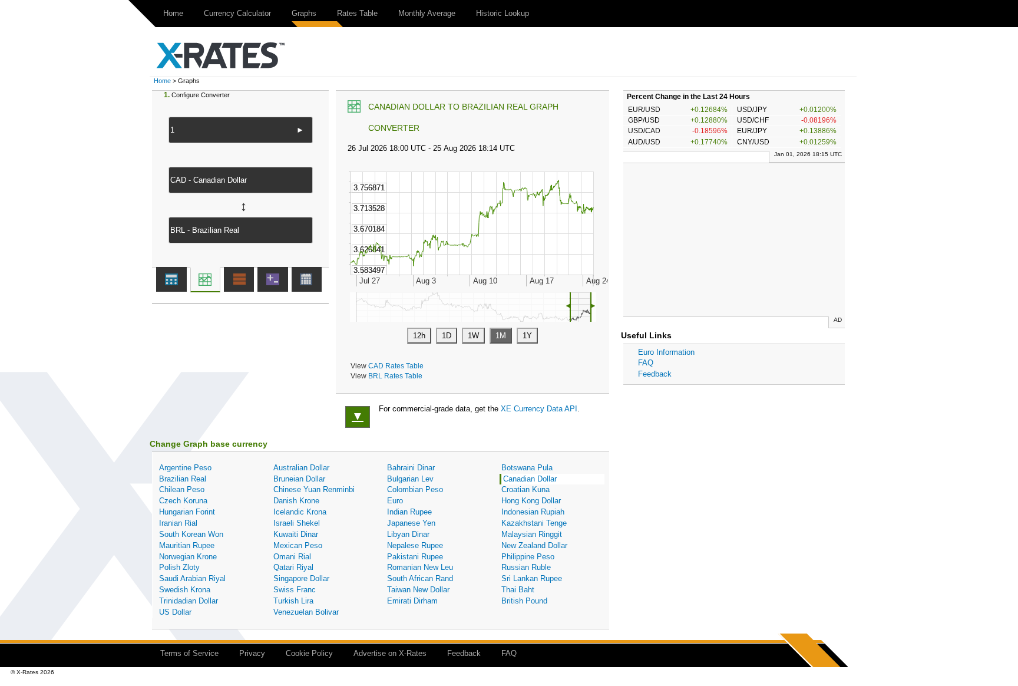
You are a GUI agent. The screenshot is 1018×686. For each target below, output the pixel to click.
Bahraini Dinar (411, 467)
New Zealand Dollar (534, 545)
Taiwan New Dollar (418, 589)
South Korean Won (191, 534)
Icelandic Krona (299, 511)
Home (173, 13)
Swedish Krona (184, 589)
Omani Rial (292, 556)
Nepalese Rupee (415, 545)
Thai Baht (517, 589)
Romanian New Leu (420, 567)
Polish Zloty (179, 567)
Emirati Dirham (412, 600)
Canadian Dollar (530, 478)
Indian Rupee (409, 511)
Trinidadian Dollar (188, 600)
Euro (395, 500)
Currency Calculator (237, 13)
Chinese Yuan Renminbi (314, 489)
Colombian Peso (415, 489)
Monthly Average (426, 13)
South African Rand (420, 578)
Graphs (304, 13)
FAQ (645, 362)
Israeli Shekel (296, 523)
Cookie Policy (309, 653)
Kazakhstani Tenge (534, 523)
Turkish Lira (293, 600)
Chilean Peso (181, 489)
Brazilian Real (182, 478)
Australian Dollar (301, 467)
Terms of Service (189, 653)
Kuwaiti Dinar (295, 534)
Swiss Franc (294, 589)
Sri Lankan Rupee (531, 578)
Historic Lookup (502, 13)
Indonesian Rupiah (532, 511)
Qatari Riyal (293, 567)
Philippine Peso (527, 556)
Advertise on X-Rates (390, 653)
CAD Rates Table (396, 366)
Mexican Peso (297, 545)
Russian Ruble (526, 567)
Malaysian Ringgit (531, 534)
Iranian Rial (178, 523)
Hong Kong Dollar (531, 500)
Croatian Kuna (525, 489)
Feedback (655, 374)
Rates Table (357, 13)
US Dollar (175, 612)
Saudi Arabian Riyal (192, 578)
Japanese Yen (411, 523)
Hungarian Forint (187, 511)
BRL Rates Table (395, 376)
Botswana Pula (527, 467)
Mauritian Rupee (186, 545)
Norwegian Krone (188, 556)
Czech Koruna (183, 500)
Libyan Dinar (408, 534)
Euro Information (666, 352)
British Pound (524, 600)
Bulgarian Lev (410, 478)
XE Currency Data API (539, 408)
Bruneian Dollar (299, 478)
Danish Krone (296, 500)
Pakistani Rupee (415, 556)
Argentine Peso (185, 467)
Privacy (252, 653)
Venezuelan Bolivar (306, 612)
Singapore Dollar (301, 578)
